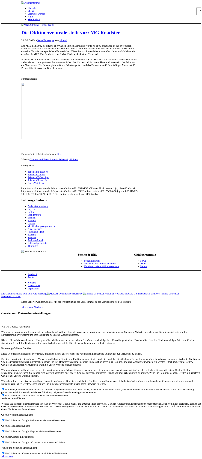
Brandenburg (34, 214)
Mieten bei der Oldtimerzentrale (100, 263)
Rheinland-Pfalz (36, 231)
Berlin (31, 212)
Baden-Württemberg (38, 206)
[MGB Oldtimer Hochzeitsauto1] (37, 25)
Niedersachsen (35, 229)
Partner (143, 266)
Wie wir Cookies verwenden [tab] (15, 326)
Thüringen (33, 246)
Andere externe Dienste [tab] (13, 398)
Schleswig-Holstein (37, 243)
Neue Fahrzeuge (45, 40)
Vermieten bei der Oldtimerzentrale (101, 266)
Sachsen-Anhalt (35, 240)
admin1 (63, 40)
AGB (143, 263)
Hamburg (32, 220)
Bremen (32, 217)
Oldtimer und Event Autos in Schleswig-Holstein (54, 159)
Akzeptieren (27, 307)
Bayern (31, 209)
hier (59, 154)
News (143, 260)
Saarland (32, 234)
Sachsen (32, 237)
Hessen (31, 223)
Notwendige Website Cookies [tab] (16, 348)
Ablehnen (38, 307)
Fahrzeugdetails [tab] (29, 78)
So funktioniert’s (92, 260)
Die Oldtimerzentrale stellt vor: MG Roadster (70, 32)
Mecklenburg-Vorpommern (41, 226)
